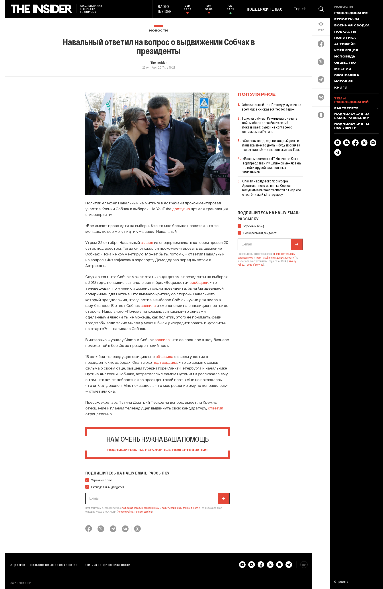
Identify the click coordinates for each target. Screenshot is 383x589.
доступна (181, 208)
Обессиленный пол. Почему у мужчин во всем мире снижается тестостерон (271, 107)
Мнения (342, 69)
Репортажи (346, 19)
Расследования (351, 13)
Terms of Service (143, 511)
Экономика (346, 75)
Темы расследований (351, 100)
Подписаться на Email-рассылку (352, 116)
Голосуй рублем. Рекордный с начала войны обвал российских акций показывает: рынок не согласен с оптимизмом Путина (269, 125)
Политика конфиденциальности (106, 565)
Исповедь (345, 56)
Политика (345, 38)
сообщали (199, 282)
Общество (345, 63)
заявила (148, 305)
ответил (215, 408)
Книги (341, 88)
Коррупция (346, 50)
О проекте (17, 565)
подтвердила (165, 362)
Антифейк (345, 44)
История (343, 81)
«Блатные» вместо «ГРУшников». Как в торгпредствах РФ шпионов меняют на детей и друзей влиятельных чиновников (271, 165)
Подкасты (345, 32)
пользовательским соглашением (140, 507)
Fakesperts (346, 108)
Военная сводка (352, 25)
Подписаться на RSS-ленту (352, 126)
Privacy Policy (125, 511)
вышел (147, 242)
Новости (158, 31)
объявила (164, 356)
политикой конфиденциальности (181, 507)
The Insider (158, 62)
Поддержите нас (265, 9)
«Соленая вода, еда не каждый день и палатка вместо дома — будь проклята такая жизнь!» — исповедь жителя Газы (271, 145)
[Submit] (223, 498)
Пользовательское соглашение (53, 565)
